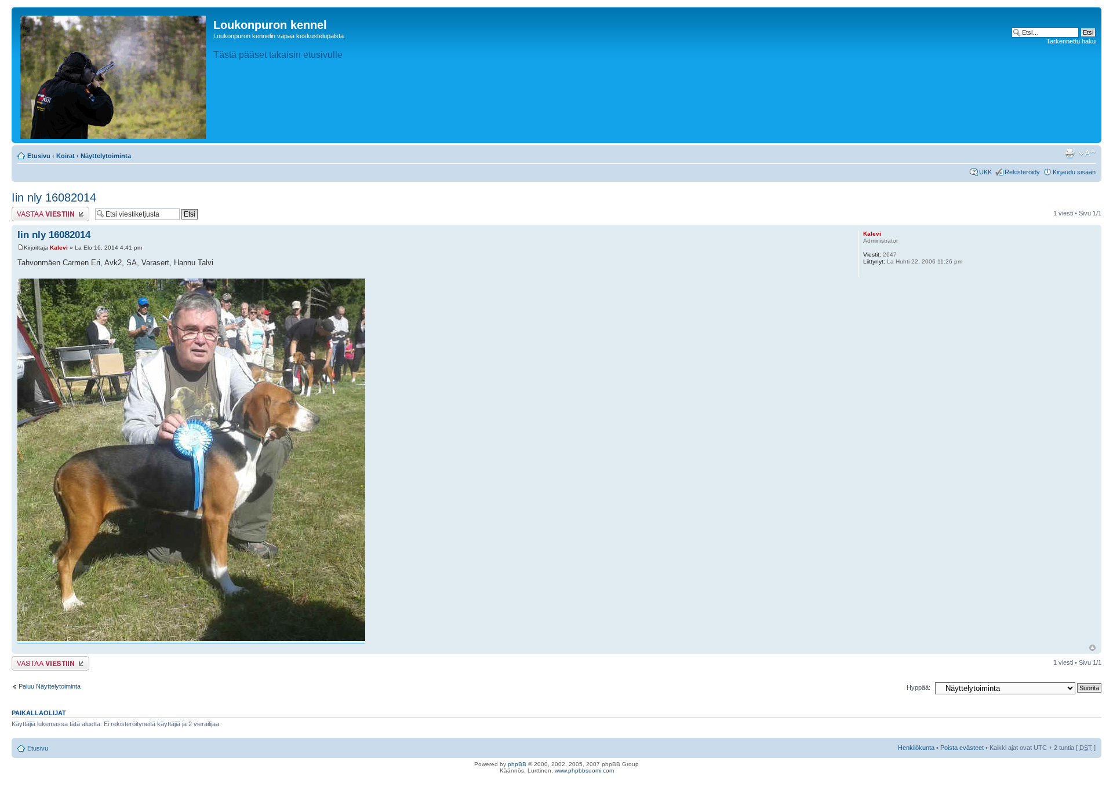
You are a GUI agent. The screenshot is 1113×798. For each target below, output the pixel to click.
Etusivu (38, 155)
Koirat (65, 155)
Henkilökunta (916, 747)
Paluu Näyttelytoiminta (50, 686)
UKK (985, 172)
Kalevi (59, 247)
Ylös (1092, 648)
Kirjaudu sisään (1074, 172)
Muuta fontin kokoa (1087, 153)
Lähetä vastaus (33, 210)
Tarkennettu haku (1071, 41)
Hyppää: (918, 687)
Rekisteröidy (1022, 172)
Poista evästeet (962, 747)
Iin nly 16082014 (54, 197)
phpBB (517, 764)
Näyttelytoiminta (106, 155)
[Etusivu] (113, 75)
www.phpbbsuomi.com (584, 770)
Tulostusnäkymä (1069, 153)
